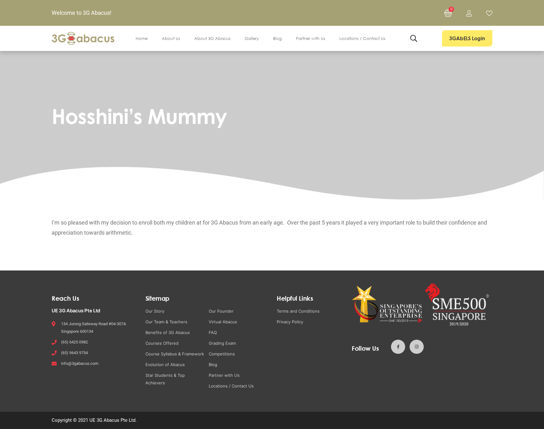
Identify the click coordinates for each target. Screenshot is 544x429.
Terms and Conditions (298, 311)
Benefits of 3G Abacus (167, 332)
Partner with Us (310, 38)
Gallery (252, 38)
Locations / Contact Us (231, 385)
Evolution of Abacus (165, 364)
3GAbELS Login (467, 38)
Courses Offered (161, 343)
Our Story (154, 311)
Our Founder (221, 311)
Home (142, 38)
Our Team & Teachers (166, 321)
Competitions (222, 353)
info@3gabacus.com (79, 363)
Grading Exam (222, 343)
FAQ (213, 332)
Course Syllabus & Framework (174, 353)
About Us (171, 38)
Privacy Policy (290, 321)
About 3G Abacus (212, 38)
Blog (277, 38)
